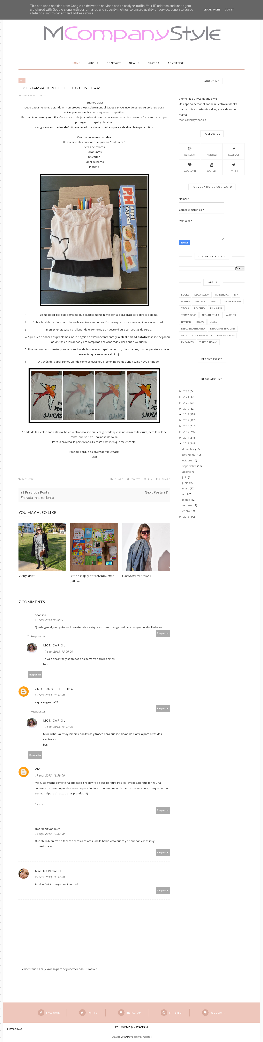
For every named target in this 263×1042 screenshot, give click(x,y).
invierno (199, 308)
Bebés (213, 321)
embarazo (187, 342)
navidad (186, 321)
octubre (187, 460)
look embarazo (202, 335)
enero (186, 511)
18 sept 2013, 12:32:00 (50, 834)
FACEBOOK (233, 154)
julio (184, 477)
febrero (187, 505)
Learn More (211, 9)
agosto (186, 472)
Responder (163, 633)
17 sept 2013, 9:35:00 (49, 620)
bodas (200, 321)
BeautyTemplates (141, 1036)
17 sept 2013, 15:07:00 (58, 727)
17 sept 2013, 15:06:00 (58, 651)
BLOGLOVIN (190, 170)
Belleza (200, 301)
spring (214, 301)
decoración (201, 294)
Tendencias (222, 294)
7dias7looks (188, 315)
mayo (185, 488)
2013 (186, 443)
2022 (186, 391)
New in (134, 63)
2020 (186, 403)
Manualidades (232, 301)
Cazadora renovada (136, 576)
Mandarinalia (48, 871)
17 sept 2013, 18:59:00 (50, 775)
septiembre (189, 466)
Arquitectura (210, 315)
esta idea (109, 442)
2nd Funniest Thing (54, 689)
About (93, 63)
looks (185, 294)
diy (22, 80)
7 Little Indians (208, 342)
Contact (114, 63)
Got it (229, 9)
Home (76, 63)
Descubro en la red (193, 328)
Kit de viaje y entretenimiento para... (92, 578)
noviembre (189, 455)
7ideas (185, 308)
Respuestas (38, 636)
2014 (186, 437)
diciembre (188, 449)
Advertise (176, 63)
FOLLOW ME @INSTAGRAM (131, 1027)
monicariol (29, 95)
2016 (186, 426)
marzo (186, 500)
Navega (154, 63)
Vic (37, 769)
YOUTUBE (212, 170)
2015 (186, 432)
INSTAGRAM (190, 154)
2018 (186, 414)
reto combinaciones (222, 328)
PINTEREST (211, 154)
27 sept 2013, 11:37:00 (50, 877)
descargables (225, 335)
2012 (186, 516)
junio (185, 483)
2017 (186, 420)
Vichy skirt (26, 576)
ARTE (184, 335)
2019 (186, 408)
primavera (216, 308)
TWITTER (234, 170)
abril (185, 494)
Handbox (230, 315)
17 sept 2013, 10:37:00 (50, 695)
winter (185, 301)
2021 (186, 397)
